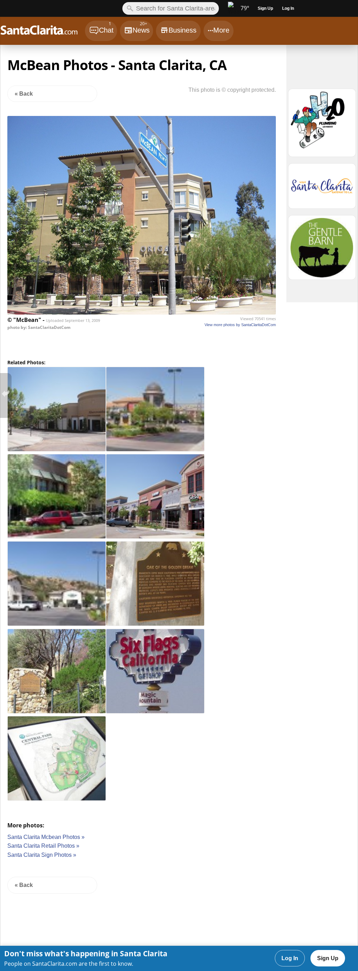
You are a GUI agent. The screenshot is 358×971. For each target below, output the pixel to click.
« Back (24, 94)
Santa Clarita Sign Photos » (41, 855)
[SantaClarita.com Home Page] (42, 32)
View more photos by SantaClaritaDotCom (240, 325)
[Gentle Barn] (322, 250)
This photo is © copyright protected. (232, 90)
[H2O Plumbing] (322, 126)
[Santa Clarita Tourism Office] (322, 189)
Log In (289, 958)
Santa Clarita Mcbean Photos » (46, 837)
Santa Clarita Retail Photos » (43, 846)
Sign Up (327, 958)
